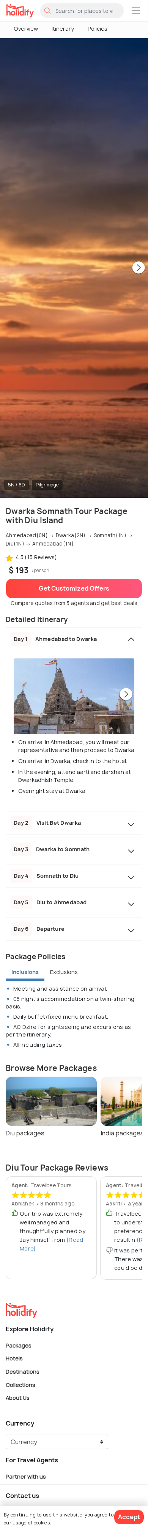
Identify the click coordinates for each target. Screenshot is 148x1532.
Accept (129, 1517)
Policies (97, 28)
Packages (18, 1345)
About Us (18, 1397)
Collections (20, 1384)
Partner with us (26, 1476)
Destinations (22, 1371)
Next (138, 268)
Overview (26, 28)
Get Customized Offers (74, 588)
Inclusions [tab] (25, 971)
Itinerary (63, 28)
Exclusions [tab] (64, 971)
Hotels (14, 1358)
